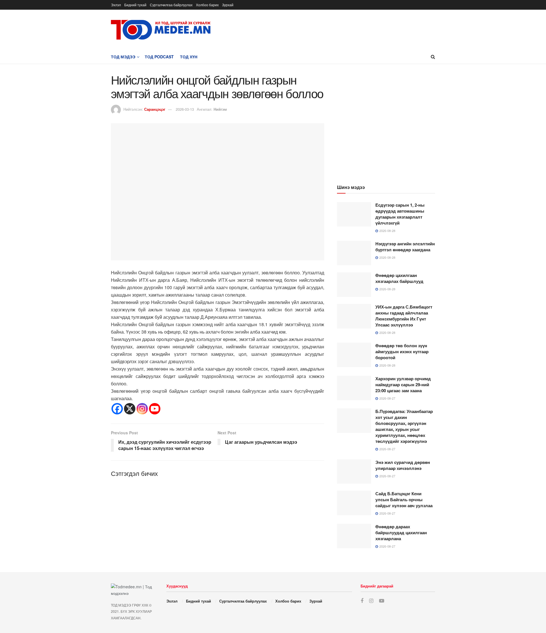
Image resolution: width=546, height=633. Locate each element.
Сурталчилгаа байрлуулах (171, 4)
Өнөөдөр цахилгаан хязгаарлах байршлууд (399, 278)
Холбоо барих (207, 4)
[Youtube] (154, 408)
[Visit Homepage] (160, 30)
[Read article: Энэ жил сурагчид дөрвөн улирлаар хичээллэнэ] (354, 471)
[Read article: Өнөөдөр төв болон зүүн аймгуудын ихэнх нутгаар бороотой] (354, 355)
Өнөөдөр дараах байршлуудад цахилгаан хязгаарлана (401, 532)
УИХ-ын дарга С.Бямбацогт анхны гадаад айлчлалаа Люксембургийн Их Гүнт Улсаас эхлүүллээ (403, 316)
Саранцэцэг (154, 109)
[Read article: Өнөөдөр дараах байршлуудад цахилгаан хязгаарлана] (354, 536)
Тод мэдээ (123, 56)
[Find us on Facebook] (362, 601)
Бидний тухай (135, 4)
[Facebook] (117, 408)
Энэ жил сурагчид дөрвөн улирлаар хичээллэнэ (402, 465)
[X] (129, 408)
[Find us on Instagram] (371, 601)
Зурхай (227, 4)
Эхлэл (116, 4)
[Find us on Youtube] (381, 601)
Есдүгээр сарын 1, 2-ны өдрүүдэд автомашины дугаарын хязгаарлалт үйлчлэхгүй (400, 214)
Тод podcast (159, 56)
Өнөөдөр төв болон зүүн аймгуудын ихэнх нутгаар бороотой (402, 351)
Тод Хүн (188, 56)
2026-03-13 (185, 109)
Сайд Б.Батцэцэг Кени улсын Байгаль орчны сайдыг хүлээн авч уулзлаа (404, 499)
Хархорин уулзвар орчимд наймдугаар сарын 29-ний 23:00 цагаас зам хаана (403, 384)
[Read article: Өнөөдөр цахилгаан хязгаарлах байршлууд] (354, 284)
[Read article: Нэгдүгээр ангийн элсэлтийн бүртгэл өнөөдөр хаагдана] (354, 253)
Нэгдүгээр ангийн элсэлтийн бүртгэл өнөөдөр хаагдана (405, 247)
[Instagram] (142, 408)
